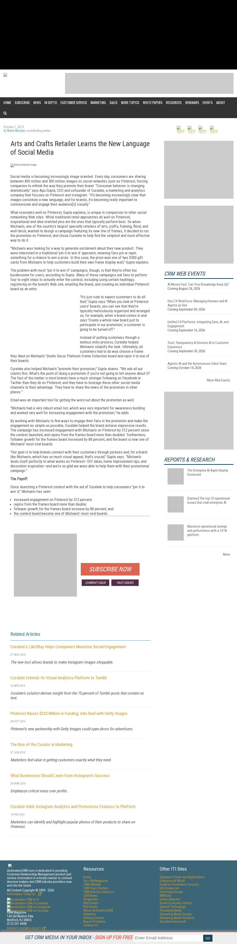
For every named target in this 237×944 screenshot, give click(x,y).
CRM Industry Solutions (98, 892)
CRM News (90, 895)
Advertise (89, 914)
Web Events (91, 903)
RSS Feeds (90, 907)
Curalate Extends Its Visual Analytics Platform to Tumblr (58, 677)
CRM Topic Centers (95, 888)
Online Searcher (170, 899)
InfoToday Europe (171, 892)
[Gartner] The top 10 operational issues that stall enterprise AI (208, 500)
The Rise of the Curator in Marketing (41, 744)
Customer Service (73, 102)
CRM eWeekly (92, 884)
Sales (113, 102)
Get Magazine (95, 881)
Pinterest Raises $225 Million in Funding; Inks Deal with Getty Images (69, 713)
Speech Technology (173, 907)
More (226, 554)
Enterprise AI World (172, 881)
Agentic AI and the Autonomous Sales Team (197, 364)
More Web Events (218, 380)
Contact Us (90, 925)
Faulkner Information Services (179, 884)
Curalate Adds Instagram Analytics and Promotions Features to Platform (73, 806)
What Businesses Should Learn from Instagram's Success (60, 775)
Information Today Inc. (22, 894)
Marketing (98, 102)
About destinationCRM (98, 910)
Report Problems (94, 921)
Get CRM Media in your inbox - (79, 937)
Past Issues (125, 583)
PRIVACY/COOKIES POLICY (24, 928)
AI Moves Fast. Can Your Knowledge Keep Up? (198, 284)
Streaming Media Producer (177, 918)
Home (7, 102)
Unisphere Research (173, 921)
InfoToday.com (169, 888)
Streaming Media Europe (176, 914)
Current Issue (95, 583)
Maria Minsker (16, 130)
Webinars (192, 102)
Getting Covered (93, 918)
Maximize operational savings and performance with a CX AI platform (207, 530)
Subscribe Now (110, 569)
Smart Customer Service (176, 903)
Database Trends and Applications (182, 877)
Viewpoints (90, 899)
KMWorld (165, 895)
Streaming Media (171, 910)
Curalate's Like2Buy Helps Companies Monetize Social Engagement (68, 646)
